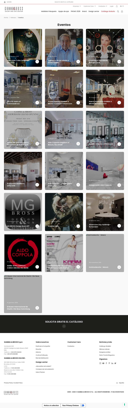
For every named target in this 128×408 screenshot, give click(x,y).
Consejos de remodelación (45, 369)
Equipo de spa (63, 11)
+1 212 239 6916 (15, 368)
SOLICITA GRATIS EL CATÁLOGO (64, 2)
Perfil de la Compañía (43, 346)
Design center (94, 11)
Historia (38, 352)
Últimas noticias (104, 349)
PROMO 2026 (75, 11)
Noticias (13, 18)
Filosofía (38, 349)
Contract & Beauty (42, 355)
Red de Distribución (42, 358)
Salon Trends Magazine (107, 355)
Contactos (101, 6)
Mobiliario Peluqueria (48, 11)
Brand (84, 11)
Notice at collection (51, 405)
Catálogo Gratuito (108, 11)
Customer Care (89, 6)
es (121, 6)
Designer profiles (104, 352)
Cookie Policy (18, 383)
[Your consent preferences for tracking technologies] (124, 404)
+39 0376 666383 (12, 354)
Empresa (76, 6)
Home (6, 18)
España (9, 2)
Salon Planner (40, 372)
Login (111, 6)
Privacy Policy (8, 383)
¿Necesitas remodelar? (43, 366)
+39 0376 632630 (15, 352)
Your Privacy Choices (70, 405)
